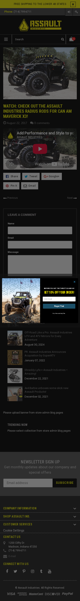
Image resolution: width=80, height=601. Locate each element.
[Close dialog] (74, 281)
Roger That (59, 306)
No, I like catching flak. (59, 313)
